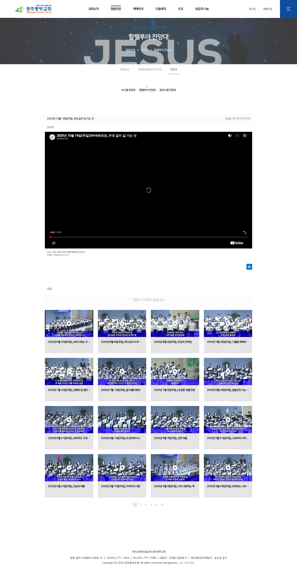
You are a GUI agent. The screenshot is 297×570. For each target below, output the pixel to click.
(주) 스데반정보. (187, 562)
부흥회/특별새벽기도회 (149, 69)
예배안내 (138, 9)
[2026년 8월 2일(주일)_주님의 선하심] (175, 323)
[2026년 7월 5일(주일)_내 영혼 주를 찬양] (175, 371)
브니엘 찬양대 (128, 90)
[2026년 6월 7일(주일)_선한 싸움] (175, 419)
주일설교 (124, 69)
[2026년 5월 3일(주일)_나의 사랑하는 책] (175, 467)
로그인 (252, 8)
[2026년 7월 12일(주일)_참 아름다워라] (122, 371)
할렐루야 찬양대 (162, 50)
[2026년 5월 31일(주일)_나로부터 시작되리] (228, 419)
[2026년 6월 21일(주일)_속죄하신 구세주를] (69, 419)
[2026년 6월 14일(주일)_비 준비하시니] (122, 419)
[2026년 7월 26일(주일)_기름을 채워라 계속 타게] (228, 323)
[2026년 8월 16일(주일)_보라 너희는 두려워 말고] (69, 323)
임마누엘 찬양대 (167, 90)
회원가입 (267, 8)
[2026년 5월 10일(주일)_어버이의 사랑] (122, 467)
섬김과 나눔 (202, 9)
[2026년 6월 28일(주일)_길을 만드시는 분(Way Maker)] (228, 371)
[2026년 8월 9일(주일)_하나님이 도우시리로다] (122, 323)
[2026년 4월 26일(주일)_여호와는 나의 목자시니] (228, 467)
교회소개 (93, 9)
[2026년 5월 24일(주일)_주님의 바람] (69, 467)
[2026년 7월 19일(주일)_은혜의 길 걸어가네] (69, 371)
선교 (180, 9)
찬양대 (144, 50)
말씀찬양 (116, 9)
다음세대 (160, 9)
